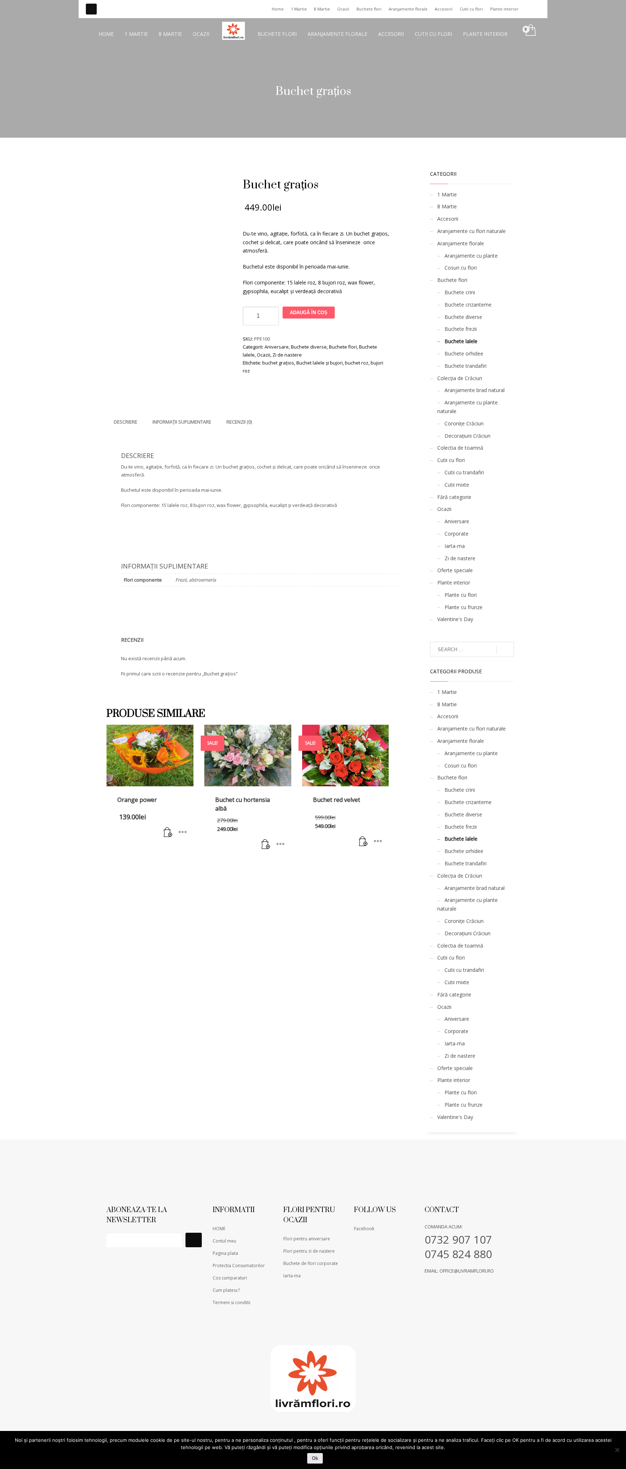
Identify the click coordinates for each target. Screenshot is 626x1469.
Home (278, 9)
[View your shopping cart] (530, 31)
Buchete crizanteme (468, 304)
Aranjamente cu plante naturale (467, 407)
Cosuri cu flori (461, 267)
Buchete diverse (309, 347)
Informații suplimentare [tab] (182, 422)
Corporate (456, 533)
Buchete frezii (461, 328)
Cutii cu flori (471, 9)
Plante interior (504, 9)
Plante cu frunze (464, 607)
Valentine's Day (455, 619)
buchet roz (356, 362)
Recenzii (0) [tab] (239, 422)
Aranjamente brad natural (475, 390)
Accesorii (443, 9)
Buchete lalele (461, 341)
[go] (505, 649)
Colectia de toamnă (460, 447)
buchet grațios (278, 362)
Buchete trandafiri (466, 365)
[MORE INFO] (182, 833)
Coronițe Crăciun (464, 423)
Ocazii (343, 9)
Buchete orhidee (464, 353)
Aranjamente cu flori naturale (471, 231)
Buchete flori (368, 9)
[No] (617, 1449)
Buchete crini (460, 292)
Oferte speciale (455, 570)
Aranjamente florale (408, 9)
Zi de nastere (287, 354)
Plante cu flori (461, 594)
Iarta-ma (455, 545)
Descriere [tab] (125, 422)
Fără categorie (454, 497)
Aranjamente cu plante (471, 255)
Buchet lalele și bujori (319, 362)
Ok (315, 1458)
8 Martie (322, 9)
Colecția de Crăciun (459, 378)
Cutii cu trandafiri (464, 472)
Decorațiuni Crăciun (468, 435)
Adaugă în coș (308, 312)
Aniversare (276, 347)
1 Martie (299, 9)
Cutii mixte (457, 484)
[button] (168, 833)
